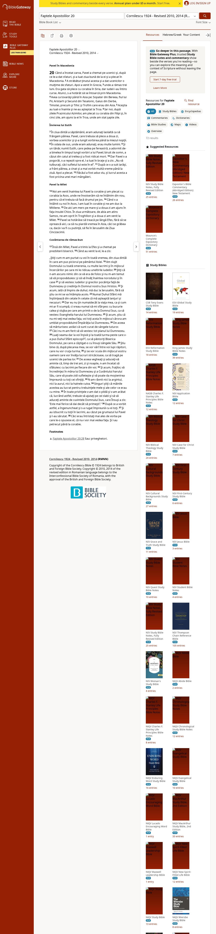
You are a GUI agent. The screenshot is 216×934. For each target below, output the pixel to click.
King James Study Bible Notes (182, 349)
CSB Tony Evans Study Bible (154, 304)
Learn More (160, 87)
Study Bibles (158, 265)
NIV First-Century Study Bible (182, 495)
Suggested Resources (164, 147)
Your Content (191, 35)
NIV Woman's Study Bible (153, 683)
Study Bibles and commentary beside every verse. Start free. (110, 3)
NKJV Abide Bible (182, 681)
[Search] (205, 16)
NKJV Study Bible (155, 917)
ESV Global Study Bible (182, 304)
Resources (152, 35)
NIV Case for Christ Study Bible (183, 446)
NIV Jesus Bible (181, 541)
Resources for (160, 102)
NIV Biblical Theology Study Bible (154, 447)
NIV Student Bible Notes (182, 589)
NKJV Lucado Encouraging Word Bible (156, 826)
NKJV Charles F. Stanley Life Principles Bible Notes (154, 731)
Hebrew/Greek (172, 35)
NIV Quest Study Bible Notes (155, 589)
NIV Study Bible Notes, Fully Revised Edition (154, 187)
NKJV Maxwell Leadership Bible (155, 873)
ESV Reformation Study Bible (155, 349)
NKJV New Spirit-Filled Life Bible (181, 873)
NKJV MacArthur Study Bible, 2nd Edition (181, 826)
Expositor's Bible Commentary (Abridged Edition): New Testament (183, 189)
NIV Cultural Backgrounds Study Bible (157, 496)
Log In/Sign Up (200, 3)
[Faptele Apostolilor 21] (136, 246)
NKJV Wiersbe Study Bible (180, 919)
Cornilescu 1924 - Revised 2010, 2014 (73, 459)
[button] (197, 3)
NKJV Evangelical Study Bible (181, 780)
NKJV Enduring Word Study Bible (155, 780)
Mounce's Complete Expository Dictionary (151, 240)
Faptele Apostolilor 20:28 (68, 438)
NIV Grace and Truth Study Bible (155, 543)
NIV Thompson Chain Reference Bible (181, 635)
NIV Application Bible (181, 395)
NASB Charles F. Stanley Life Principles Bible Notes (155, 398)
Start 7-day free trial (165, 79)
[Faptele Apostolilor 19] (40, 246)
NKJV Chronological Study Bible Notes (183, 728)
